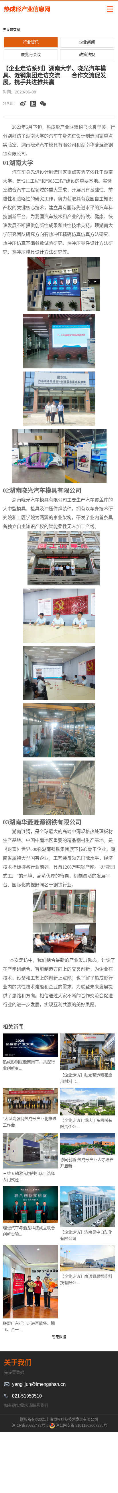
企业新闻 (87, 42)
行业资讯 (31, 42)
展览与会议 (31, 54)
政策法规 (87, 54)
